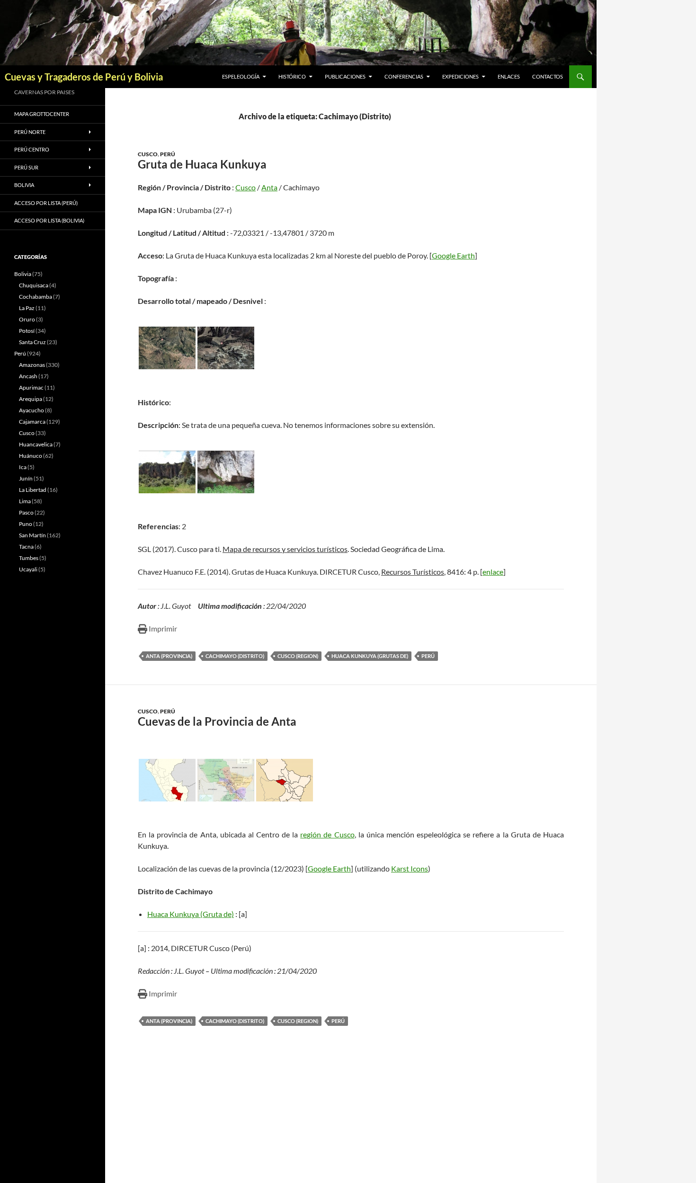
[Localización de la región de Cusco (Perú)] (167, 780)
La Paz (27, 307)
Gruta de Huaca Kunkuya (202, 164)
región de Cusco (327, 834)
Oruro (27, 319)
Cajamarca (32, 421)
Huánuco (30, 455)
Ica (23, 467)
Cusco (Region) (297, 656)
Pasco (26, 512)
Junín (26, 478)
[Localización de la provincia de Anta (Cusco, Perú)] (284, 780)
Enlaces (509, 76)
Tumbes (28, 557)
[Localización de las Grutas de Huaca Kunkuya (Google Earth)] (167, 348)
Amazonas (32, 364)
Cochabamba (35, 296)
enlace (492, 571)
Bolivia (22, 273)
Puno (25, 523)
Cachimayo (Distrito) (234, 656)
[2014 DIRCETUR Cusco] (167, 472)
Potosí (27, 330)
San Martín (32, 535)
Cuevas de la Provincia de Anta (217, 721)
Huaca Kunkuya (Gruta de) (190, 913)
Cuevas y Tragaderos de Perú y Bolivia (84, 76)
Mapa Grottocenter (41, 114)
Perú (167, 154)
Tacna (26, 546)
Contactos (547, 76)
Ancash (28, 376)
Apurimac (31, 387)
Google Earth (453, 255)
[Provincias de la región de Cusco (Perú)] (225, 780)
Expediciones (460, 76)
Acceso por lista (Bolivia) (49, 220)
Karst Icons (409, 868)
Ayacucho (31, 410)
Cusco (148, 154)
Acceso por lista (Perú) (46, 203)
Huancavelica (36, 444)
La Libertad (32, 489)
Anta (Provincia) (169, 656)
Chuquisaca (33, 285)
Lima (25, 501)
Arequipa (30, 398)
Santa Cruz (32, 342)
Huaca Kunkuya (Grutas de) (369, 656)
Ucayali (28, 569)
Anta (269, 187)
